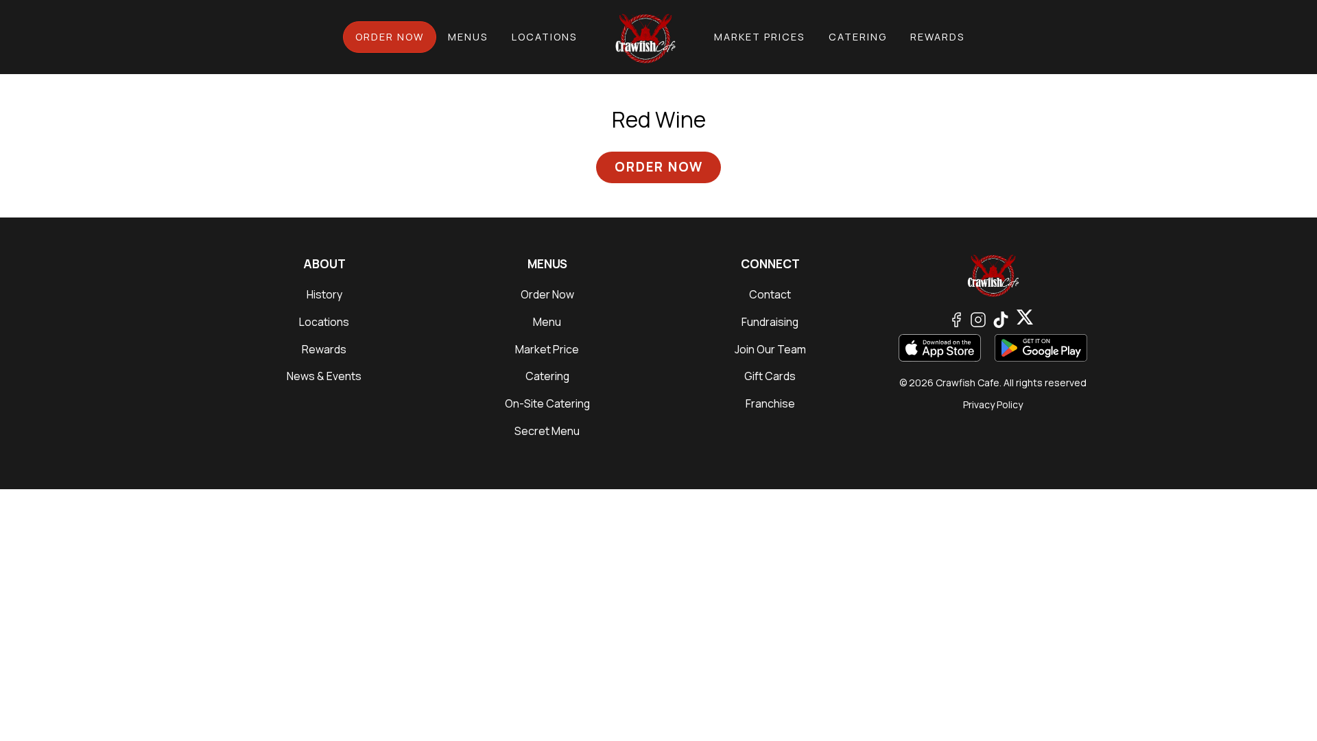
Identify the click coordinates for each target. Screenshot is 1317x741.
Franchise (770, 403)
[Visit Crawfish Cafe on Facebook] (956, 318)
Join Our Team (770, 349)
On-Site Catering (547, 403)
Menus (468, 36)
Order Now (389, 36)
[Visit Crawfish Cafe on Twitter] (1001, 318)
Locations (544, 36)
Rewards (937, 36)
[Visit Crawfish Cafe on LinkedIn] (1025, 318)
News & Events (324, 376)
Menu (547, 321)
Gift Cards (770, 376)
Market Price (547, 349)
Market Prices (759, 36)
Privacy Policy (993, 404)
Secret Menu (547, 430)
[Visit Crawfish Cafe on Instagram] (978, 318)
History (324, 294)
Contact (770, 294)
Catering (858, 36)
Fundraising (769, 321)
